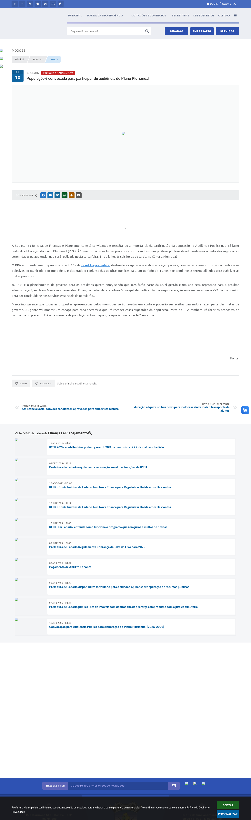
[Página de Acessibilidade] (61, 4)
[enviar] (174, 786)
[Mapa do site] (53, 4)
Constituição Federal (95, 265)
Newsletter (55, 785)
